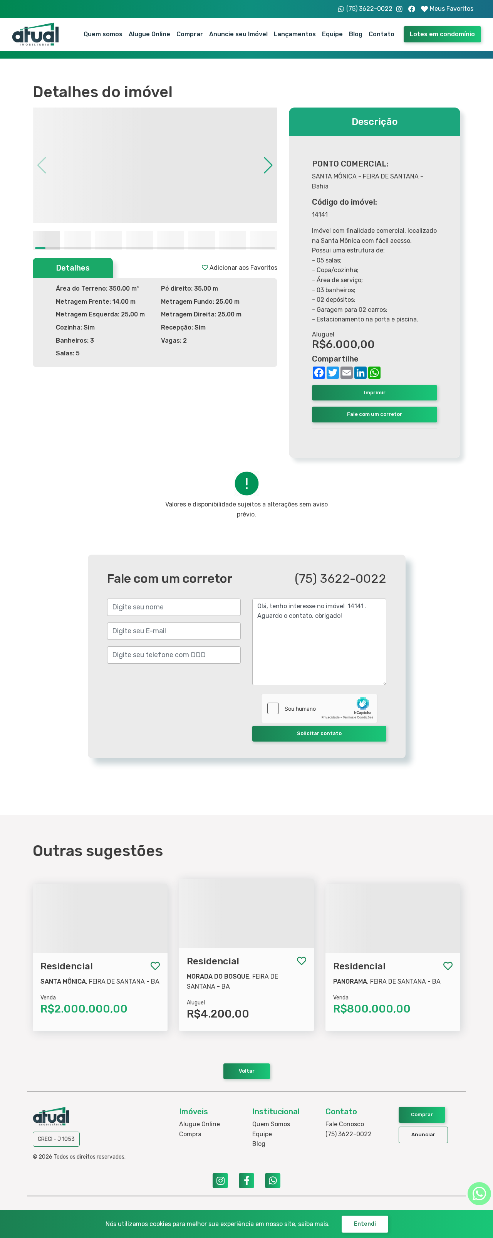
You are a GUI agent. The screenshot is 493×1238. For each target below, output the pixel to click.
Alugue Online (149, 34)
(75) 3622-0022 (348, 1134)
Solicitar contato (319, 733)
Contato (381, 34)
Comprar (189, 34)
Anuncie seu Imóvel (238, 34)
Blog (355, 34)
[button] (268, 165)
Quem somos (103, 34)
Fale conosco (344, 1124)
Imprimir (375, 392)
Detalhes (73, 267)
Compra (190, 1134)
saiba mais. (314, 1224)
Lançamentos (295, 34)
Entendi (365, 1223)
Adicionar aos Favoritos (242, 267)
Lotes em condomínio (442, 34)
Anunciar (423, 1134)
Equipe (332, 34)
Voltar (247, 1071)
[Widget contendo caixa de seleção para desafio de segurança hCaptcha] (319, 708)
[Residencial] (100, 881)
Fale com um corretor (374, 414)
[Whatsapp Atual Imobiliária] (479, 1193)
